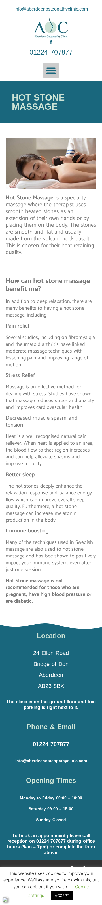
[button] (51, 70)
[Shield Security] (5, 899)
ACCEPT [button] (62, 895)
